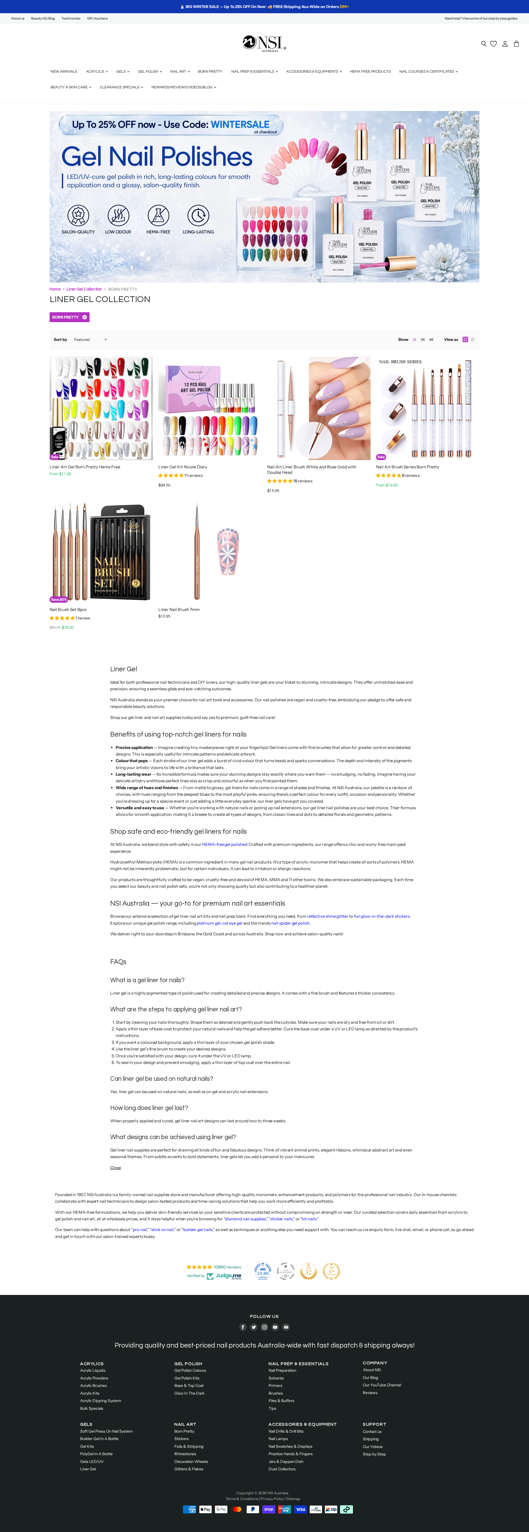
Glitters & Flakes (188, 1468)
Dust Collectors (282, 1468)
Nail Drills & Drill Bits (286, 1431)
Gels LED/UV (92, 1461)
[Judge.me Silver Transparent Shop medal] (286, 1271)
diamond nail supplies (245, 1218)
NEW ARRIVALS (64, 72)
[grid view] (465, 339)
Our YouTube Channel (382, 1384)
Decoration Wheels (191, 1461)
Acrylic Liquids (93, 1370)
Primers (275, 1385)
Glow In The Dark (189, 1393)
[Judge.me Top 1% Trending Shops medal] (331, 1271)
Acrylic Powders (94, 1378)
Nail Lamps (278, 1438)
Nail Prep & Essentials (253, 72)
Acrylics (95, 72)
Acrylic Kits (89, 1393)
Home (55, 289)
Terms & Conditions (242, 1498)
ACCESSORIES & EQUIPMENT (303, 1424)
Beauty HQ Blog (43, 18)
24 (414, 340)
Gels (121, 72)
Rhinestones (185, 1453)
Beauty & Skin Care (69, 87)
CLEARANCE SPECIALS (120, 87)
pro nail (140, 1229)
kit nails (309, 1218)
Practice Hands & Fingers (291, 1453)
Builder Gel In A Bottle (99, 1438)
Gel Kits (87, 1446)
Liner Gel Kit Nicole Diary (182, 466)
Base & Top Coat (189, 1385)
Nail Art (178, 72)
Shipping (371, 1438)
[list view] (472, 339)
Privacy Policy (272, 1498)
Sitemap (293, 1498)
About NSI (372, 1369)
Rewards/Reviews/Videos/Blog (182, 87)
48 (431, 339)
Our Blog (370, 1377)
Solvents (276, 1378)
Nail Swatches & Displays (290, 1446)
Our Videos (373, 1446)
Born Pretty (184, 1431)
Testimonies (70, 18)
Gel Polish (148, 72)
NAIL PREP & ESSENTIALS (299, 1364)
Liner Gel (88, 1468)
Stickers (181, 1438)
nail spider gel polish (290, 923)
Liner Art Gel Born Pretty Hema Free (85, 466)
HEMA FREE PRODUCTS (370, 72)
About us (18, 18)
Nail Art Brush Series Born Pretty (407, 466)
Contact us (372, 1431)
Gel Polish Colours (190, 1370)
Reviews (370, 1392)
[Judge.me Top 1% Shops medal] (308, 1271)
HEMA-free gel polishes (224, 844)
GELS (86, 1424)
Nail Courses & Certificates (427, 72)
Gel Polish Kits (186, 1378)
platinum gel (208, 923)
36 (422, 339)
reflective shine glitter (327, 916)
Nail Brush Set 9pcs (68, 609)
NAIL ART (185, 1424)
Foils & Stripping (189, 1446)
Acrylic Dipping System (100, 1400)
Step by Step (374, 1454)
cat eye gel (232, 923)
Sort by (60, 339)
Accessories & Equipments (312, 72)
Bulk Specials (91, 1408)
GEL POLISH (188, 1364)
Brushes (276, 1393)
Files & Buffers (281, 1400)
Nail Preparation (282, 1370)
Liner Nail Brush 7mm (179, 609)
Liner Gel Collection (84, 289)
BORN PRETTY (210, 72)
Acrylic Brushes (93, 1385)
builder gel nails (198, 1229)
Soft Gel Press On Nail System (106, 1431)
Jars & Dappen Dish (286, 1461)
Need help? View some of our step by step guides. (481, 18)
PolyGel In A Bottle (96, 1453)
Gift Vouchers (97, 18)
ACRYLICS (92, 1364)
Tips (272, 1408)
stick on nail (162, 1229)
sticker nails (281, 1218)
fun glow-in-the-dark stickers (382, 916)
